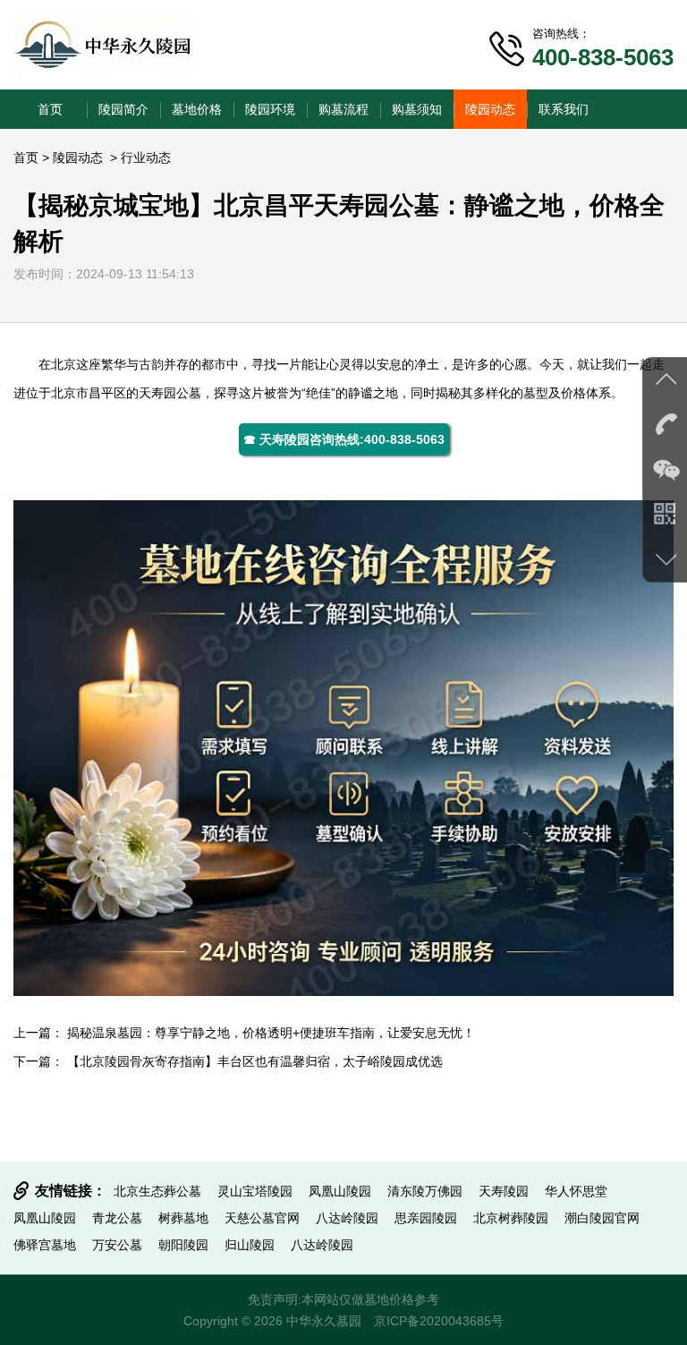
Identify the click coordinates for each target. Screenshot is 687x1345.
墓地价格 (197, 109)
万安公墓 (117, 1245)
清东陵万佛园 (424, 1191)
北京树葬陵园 (510, 1218)
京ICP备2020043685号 (439, 1321)
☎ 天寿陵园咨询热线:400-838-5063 (344, 439)
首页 (50, 109)
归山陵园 (250, 1245)
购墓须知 (417, 109)
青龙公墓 (117, 1218)
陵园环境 (270, 109)
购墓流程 (343, 109)
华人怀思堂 (576, 1191)
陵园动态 (490, 109)
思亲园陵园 (425, 1218)
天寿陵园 (504, 1191)
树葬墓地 (183, 1218)
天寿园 (157, 393)
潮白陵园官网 (602, 1218)
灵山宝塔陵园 (255, 1191)
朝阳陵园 (183, 1245)
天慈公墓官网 (262, 1218)
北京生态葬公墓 (157, 1191)
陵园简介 (123, 109)
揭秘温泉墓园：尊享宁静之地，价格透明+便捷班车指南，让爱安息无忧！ (271, 1033)
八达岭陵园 (347, 1218)
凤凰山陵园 (340, 1191)
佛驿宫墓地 (44, 1245)
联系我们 (564, 109)
